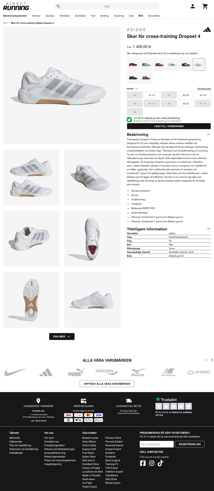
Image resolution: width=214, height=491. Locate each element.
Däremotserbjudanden (15, 15)
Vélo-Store (111, 479)
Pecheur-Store (113, 438)
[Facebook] (143, 463)
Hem (5, 22)
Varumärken (154, 15)
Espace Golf (89, 449)
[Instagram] (152, 463)
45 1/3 (152, 103)
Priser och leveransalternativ (60, 460)
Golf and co (88, 460)
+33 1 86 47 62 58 (38, 420)
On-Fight (87, 483)
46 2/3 (186, 103)
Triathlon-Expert (114, 471)
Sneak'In (110, 453)
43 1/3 (203, 95)
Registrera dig (190, 444)
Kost (131, 15)
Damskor (50, 15)
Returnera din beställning (128, 413)
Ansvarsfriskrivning (54, 453)
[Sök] (58, 6)
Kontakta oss (38, 410)
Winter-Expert (112, 483)
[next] (211, 360)
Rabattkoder (16, 453)
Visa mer (59, 336)
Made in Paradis (91, 475)
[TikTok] (160, 463)
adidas (136, 29)
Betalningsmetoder (54, 456)
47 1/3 (203, 103)
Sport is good (112, 460)
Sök (107, 6)
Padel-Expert (89, 486)
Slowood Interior (114, 445)
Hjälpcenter (15, 441)
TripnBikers (111, 475)
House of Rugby (91, 468)
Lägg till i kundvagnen (168, 126)
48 (135, 111)
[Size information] (136, 88)
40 (135, 95)
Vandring (104, 15)
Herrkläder (65, 15)
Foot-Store (88, 453)
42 (169, 95)
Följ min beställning (20, 445)
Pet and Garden (114, 441)
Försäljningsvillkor (54, 445)
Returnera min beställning (23, 449)
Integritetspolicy (53, 464)
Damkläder (80, 15)
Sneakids (110, 456)
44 (135, 103)
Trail (93, 15)
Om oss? (49, 438)
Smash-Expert (113, 449)
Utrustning (119, 15)
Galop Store (89, 456)
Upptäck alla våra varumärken (107, 384)
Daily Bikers (89, 441)
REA (140, 15)
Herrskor (36, 15)
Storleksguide (204, 88)
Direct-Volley (89, 445)
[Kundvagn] (205, 6)
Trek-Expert (111, 468)
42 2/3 (186, 95)
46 (169, 103)
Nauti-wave (88, 479)
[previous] (206, 360)
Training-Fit (111, 464)
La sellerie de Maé (92, 471)
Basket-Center (90, 438)
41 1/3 (152, 95)
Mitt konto (14, 438)
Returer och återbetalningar (59, 449)
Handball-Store (90, 464)
